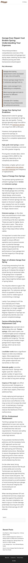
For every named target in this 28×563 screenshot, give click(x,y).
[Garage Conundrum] (4, 2)
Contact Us (13, 557)
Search (4, 517)
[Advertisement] (14, 22)
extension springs (18, 125)
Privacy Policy (20, 557)
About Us (7, 557)
